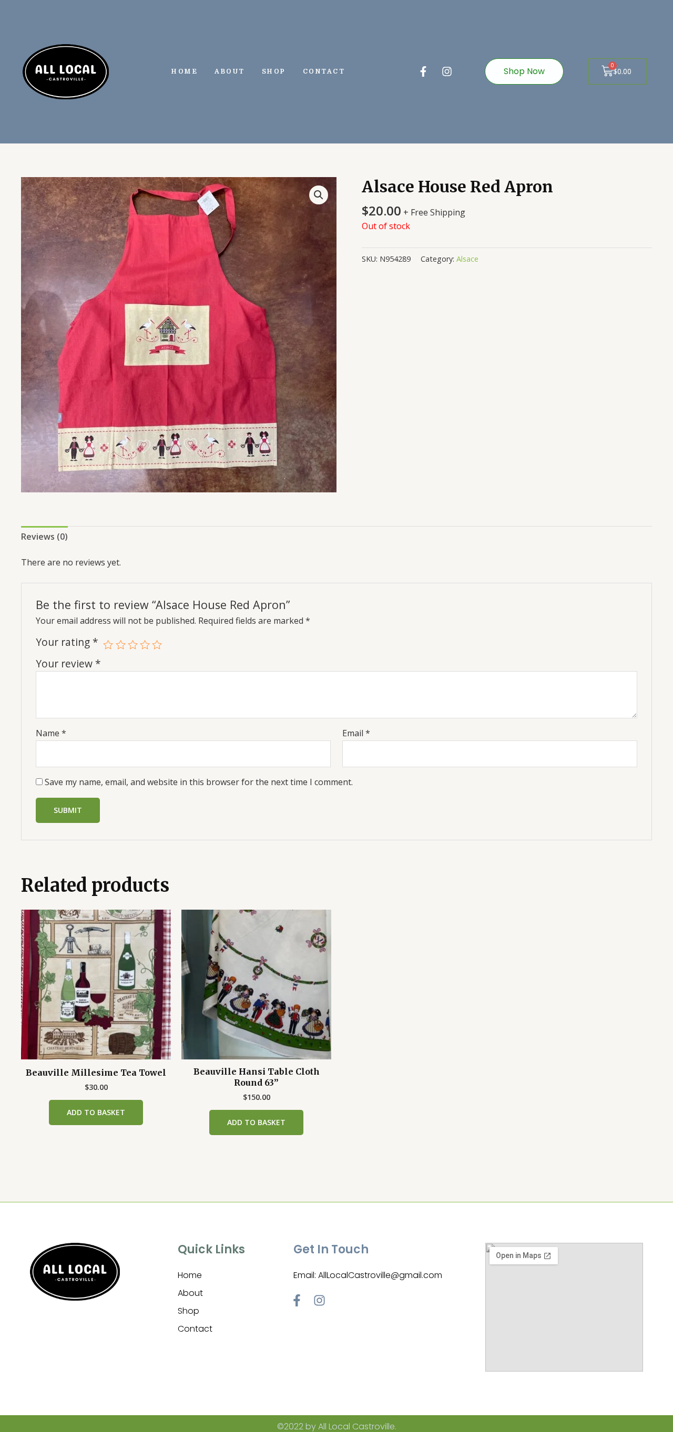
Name (51, 733)
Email (356, 733)
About (230, 71)
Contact (324, 71)
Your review (68, 663)
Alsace (467, 259)
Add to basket (96, 1112)
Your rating (67, 642)
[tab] (44, 537)
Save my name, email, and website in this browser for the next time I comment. (199, 782)
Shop (274, 71)
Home (184, 71)
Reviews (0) (44, 536)
